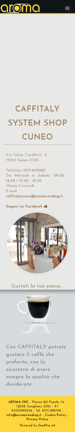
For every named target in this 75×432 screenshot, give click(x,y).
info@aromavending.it (23, 415)
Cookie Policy (55, 415)
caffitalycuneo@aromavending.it (34, 196)
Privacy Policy (38, 419)
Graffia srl (46, 425)
